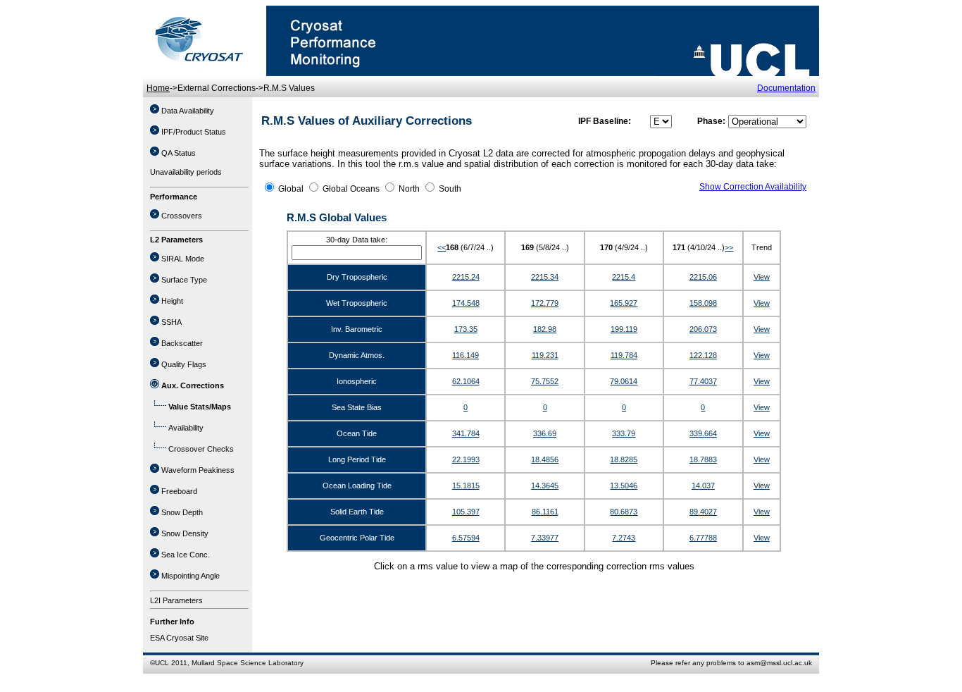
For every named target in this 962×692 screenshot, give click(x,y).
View (762, 277)
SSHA (171, 322)
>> (729, 247)
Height (172, 301)
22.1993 (466, 459)
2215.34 (544, 277)
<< (441, 247)
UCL (162, 663)
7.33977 (544, 537)
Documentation (786, 88)
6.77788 (703, 537)
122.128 (703, 355)
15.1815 (466, 485)
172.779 (544, 303)
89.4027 (703, 511)
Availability (186, 428)
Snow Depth (182, 512)
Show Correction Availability (752, 187)
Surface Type (184, 280)
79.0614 (623, 381)
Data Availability (187, 110)
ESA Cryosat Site (179, 638)
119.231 (545, 355)
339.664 (703, 433)
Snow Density (184, 533)
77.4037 (703, 381)
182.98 (544, 329)
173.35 (465, 329)
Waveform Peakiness (198, 470)
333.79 (623, 433)
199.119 (624, 329)
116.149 (465, 355)
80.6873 (623, 511)
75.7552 (544, 381)
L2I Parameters (176, 600)
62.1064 (466, 381)
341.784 (466, 433)
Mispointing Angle (190, 575)
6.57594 (466, 537)
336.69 (544, 433)
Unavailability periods (186, 172)
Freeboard (179, 491)
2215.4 (623, 277)
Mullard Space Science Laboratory (248, 663)
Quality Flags (183, 364)
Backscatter (182, 343)
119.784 (624, 355)
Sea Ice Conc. (185, 554)
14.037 (703, 485)
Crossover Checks (201, 449)
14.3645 (544, 485)
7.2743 (623, 537)
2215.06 (703, 277)
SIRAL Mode (182, 258)
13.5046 (623, 485)
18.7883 (703, 459)
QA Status (178, 153)
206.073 (703, 329)
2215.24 (466, 277)
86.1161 (545, 511)
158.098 (703, 303)
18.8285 (623, 459)
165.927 (623, 303)
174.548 (466, 303)
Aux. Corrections (192, 385)
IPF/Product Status (193, 132)
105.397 (466, 511)
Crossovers (181, 215)
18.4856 (544, 459)
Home (158, 88)
